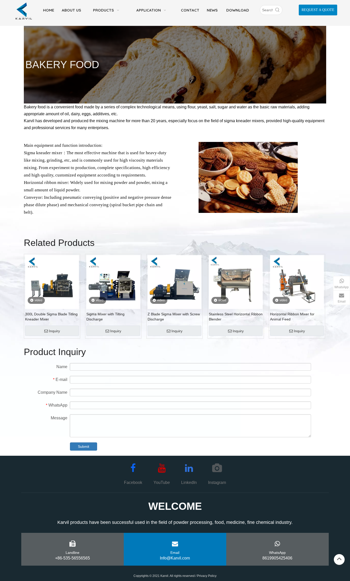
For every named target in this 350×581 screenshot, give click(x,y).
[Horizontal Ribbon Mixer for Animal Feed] (297, 281)
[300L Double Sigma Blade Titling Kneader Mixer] (52, 281)
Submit (83, 446)
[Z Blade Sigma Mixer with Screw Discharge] (174, 281)
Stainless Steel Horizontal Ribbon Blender (236, 316)
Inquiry (54, 331)
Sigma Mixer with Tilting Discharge (105, 316)
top (339, 559)
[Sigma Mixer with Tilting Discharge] (113, 281)
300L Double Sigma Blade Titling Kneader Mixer (51, 316)
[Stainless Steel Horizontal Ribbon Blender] (236, 281)
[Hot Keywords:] (277, 10)
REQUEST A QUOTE (318, 10)
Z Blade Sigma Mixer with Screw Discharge (174, 316)
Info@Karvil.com (175, 558)
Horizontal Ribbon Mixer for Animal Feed (292, 316)
